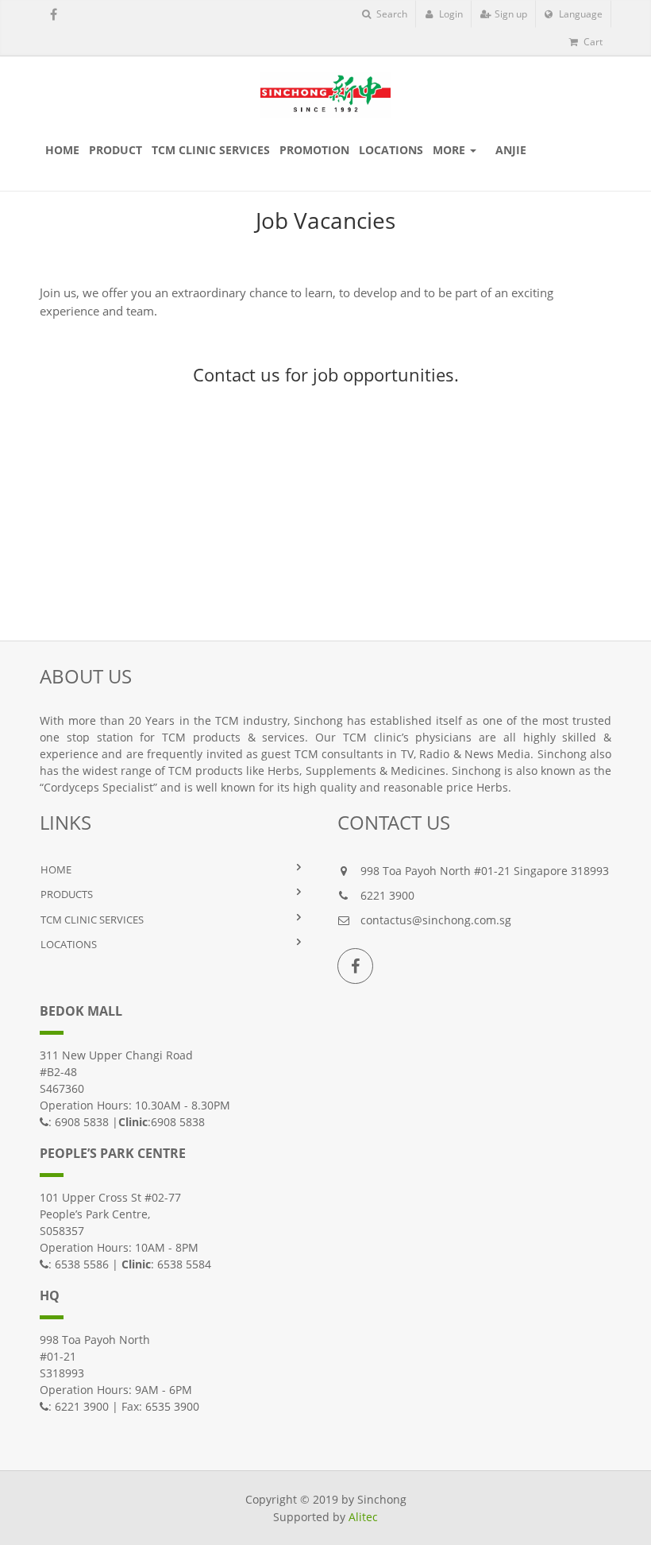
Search (390, 14)
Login (450, 14)
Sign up (509, 14)
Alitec (363, 1516)
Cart (592, 41)
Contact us (236, 374)
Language (580, 14)
